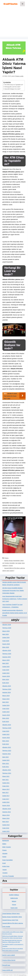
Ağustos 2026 (6, 624)
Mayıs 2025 (6, 660)
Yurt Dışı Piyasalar (8, 876)
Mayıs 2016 (6, 815)
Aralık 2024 (5, 673)
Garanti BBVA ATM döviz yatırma (12, 923)
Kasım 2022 (6, 737)
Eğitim (4, 844)
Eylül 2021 (5, 767)
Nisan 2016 (5, 818)
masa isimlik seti (7, 970)
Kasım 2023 (6, 715)
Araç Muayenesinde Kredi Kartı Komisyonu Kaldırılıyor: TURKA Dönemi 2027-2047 (14, 599)
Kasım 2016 (6, 805)
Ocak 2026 (5, 641)
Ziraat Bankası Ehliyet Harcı (11, 913)
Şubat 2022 (5, 760)
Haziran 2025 (6, 657)
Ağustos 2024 (6, 686)
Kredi (4, 863)
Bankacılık (5, 840)
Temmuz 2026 (6, 628)
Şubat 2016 (5, 825)
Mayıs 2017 (6, 789)
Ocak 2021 (5, 786)
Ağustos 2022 (6, 747)
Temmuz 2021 (6, 773)
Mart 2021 (5, 779)
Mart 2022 (5, 757)
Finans (6, 558)
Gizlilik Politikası (14, 895)
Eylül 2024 (5, 683)
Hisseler (4, 853)
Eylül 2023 (5, 721)
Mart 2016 (5, 821)
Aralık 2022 (5, 734)
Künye (14, 904)
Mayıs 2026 (6, 631)
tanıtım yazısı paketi (8, 955)
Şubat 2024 (5, 705)
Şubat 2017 (5, 796)
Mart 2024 (5, 702)
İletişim (14, 901)
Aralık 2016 (5, 802)
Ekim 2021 (5, 763)
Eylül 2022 (5, 744)
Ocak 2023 (5, 731)
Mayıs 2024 (6, 695)
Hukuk (4, 856)
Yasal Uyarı (14, 908)
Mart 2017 (5, 792)
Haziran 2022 (6, 754)
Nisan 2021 (5, 776)
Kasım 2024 (6, 676)
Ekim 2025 (5, 647)
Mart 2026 (5, 634)
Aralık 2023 (5, 712)
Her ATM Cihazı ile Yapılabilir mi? (14, 84)
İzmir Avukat (6, 926)
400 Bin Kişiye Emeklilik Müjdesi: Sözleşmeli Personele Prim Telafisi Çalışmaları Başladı (13, 590)
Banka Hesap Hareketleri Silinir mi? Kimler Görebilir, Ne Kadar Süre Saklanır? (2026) (13, 563)
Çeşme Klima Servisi (8, 960)
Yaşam (4, 869)
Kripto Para (5, 866)
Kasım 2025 (6, 644)
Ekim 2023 (5, 718)
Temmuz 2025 (6, 653)
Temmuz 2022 (6, 750)
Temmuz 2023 (6, 728)
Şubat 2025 (5, 666)
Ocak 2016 (5, 828)
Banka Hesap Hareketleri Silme (12, 917)
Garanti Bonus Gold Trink (10, 920)
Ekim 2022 (5, 741)
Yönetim (4, 873)
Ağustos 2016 (6, 808)
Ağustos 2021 (6, 770)
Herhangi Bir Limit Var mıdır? (12, 86)
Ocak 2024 (5, 708)
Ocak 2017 (5, 799)
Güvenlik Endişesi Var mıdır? (12, 89)
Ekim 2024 (5, 679)
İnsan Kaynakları (7, 860)
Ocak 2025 (5, 670)
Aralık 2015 (5, 831)
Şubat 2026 (5, 637)
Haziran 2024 (6, 692)
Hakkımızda (14, 898)
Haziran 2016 (6, 812)
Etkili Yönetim (6, 847)
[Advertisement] (14, 23)
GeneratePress (22, 975)
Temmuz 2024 (6, 689)
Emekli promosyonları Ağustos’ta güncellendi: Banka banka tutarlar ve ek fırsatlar (14, 613)
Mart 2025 (5, 663)
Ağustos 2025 (6, 650)
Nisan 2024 (5, 699)
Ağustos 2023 (6, 725)
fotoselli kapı (6, 965)
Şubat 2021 (5, 783)
